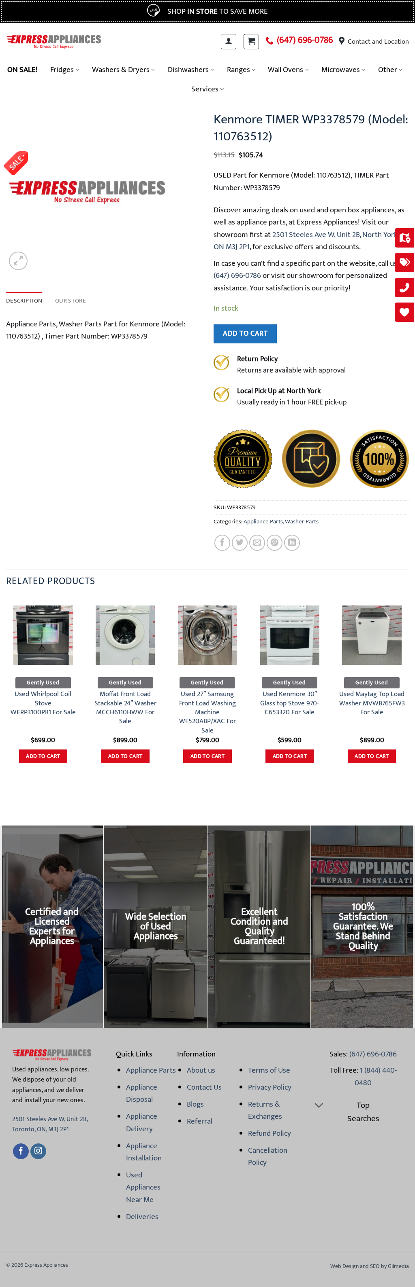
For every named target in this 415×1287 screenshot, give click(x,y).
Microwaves (340, 69)
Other (387, 69)
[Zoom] (18, 261)
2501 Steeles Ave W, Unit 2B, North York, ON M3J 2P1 (306, 240)
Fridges (62, 69)
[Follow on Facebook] (21, 1151)
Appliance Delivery (141, 1122)
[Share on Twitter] (240, 542)
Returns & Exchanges (265, 1110)
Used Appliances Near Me (143, 1187)
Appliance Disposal (141, 1093)
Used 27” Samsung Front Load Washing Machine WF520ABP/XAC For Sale (207, 712)
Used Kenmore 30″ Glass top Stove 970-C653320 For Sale (289, 703)
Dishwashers (188, 69)
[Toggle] (318, 1106)
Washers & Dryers (121, 69)
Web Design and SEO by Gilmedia (369, 1266)
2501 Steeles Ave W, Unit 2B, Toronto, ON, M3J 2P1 (50, 1124)
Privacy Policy (269, 1087)
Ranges (238, 69)
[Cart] (251, 41)
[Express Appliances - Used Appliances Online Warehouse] (53, 41)
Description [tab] (24, 301)
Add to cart (245, 333)
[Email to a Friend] (257, 542)
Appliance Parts (263, 521)
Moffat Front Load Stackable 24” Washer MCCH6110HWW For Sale (125, 708)
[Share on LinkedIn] (292, 542)
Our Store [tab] (70, 301)
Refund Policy (269, 1133)
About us (201, 1070)
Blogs (195, 1104)
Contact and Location (378, 41)
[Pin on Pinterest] (274, 542)
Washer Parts (302, 521)
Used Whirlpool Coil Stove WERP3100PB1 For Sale (43, 703)
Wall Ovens (285, 69)
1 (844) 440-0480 (376, 1076)
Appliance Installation (144, 1151)
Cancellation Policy (267, 1156)
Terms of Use (269, 1070)
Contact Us (204, 1087)
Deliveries (142, 1216)
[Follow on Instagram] (38, 1151)
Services (204, 89)
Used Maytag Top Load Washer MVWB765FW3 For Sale (372, 703)
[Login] (228, 41)
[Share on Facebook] (222, 542)
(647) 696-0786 (305, 40)
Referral (199, 1121)
